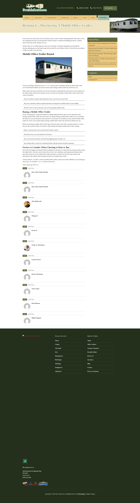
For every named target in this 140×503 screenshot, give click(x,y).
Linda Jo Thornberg (38, 245)
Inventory (75, 17)
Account (93, 17)
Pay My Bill (103, 17)
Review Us (90, 356)
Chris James (35, 289)
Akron (57, 340)
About (24, 168)
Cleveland (58, 348)
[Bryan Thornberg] (27, 277)
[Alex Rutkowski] (27, 204)
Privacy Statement (93, 371)
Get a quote (110, 8)
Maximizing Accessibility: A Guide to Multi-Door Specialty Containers (103, 49)
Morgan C (35, 216)
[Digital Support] (27, 321)
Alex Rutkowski (37, 201)
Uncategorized (93, 79)
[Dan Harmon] (27, 306)
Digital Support (36, 318)
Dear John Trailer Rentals (40, 172)
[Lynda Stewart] (27, 262)
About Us (27, 17)
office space (47, 85)
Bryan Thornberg (37, 274)
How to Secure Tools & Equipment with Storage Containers (102, 44)
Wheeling (58, 363)
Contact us (40, 161)
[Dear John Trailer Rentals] (27, 175)
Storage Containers (51, 17)
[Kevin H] (27, 233)
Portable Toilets (65, 17)
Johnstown (58, 371)
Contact (85, 17)
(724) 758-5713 (97, 8)
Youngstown (58, 367)
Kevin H (34, 230)
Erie (56, 352)
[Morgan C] (27, 219)
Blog (90, 76)
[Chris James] (27, 292)
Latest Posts (31, 168)
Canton (57, 344)
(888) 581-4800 (83, 8)
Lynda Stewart (36, 259)
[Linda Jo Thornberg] (27, 248)
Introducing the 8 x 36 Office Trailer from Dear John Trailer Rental (102, 60)
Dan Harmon (36, 303)
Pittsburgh (58, 360)
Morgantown (59, 356)
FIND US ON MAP (27, 477)
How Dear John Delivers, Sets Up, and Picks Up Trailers (102, 65)
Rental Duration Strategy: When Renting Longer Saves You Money (102, 55)
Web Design (80, 494)
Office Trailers (38, 17)
